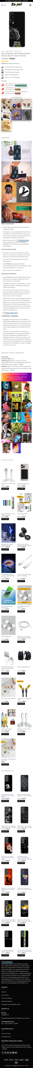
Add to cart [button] (5, 488)
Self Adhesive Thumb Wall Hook (8, 698)
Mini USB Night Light (6, 636)
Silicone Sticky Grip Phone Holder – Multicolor (23, 484)
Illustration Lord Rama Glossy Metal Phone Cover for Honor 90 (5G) (7, 889)
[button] (2, 5)
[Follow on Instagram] (5, 1053)
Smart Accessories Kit (22, 513)
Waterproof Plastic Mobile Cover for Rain (7, 607)
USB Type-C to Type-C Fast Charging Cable (23, 729)
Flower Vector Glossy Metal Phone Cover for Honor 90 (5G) (24, 888)
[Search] (5, 5)
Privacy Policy (5, 995)
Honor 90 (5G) (18, 51)
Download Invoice (6, 1036)
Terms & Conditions (6, 998)
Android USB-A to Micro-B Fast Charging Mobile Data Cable (7, 668)
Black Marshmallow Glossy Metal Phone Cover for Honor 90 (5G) (7, 796)
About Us (3, 992)
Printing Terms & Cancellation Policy (10, 1004)
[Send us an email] (10, 1053)
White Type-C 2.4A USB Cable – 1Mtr (8, 484)
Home (2, 51)
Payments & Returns (6, 1001)
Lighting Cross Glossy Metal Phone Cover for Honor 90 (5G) (24, 795)
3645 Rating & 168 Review (12, 63)
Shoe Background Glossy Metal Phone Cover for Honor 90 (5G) (8, 920)
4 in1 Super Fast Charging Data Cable (24, 699)
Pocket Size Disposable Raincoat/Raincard (6, 729)
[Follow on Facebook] (2, 1053)
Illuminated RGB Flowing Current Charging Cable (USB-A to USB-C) (8, 576)
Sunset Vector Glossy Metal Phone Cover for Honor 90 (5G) (24, 920)
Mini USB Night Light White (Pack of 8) (23, 607)
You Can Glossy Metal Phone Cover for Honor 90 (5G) (7, 950)
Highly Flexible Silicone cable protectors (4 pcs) (7, 514)
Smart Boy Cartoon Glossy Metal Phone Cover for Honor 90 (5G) (7, 858)
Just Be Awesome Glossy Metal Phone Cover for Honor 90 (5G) (24, 950)
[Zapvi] (16, 5)
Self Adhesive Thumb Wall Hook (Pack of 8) (8, 760)
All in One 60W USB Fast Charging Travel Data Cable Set (24, 545)
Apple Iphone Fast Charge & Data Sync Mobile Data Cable (24, 637)
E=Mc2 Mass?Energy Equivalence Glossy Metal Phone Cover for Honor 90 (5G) (24, 858)
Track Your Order (5, 1033)
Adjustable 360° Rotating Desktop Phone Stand (7, 545)
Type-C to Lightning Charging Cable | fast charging (24, 575)
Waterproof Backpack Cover (23, 666)
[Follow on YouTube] (16, 1053)
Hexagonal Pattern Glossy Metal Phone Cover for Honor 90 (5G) (8, 826)
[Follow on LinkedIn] (13, 1053)
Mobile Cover (9, 51)
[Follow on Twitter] (8, 1053)
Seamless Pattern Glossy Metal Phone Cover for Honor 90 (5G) (24, 826)
